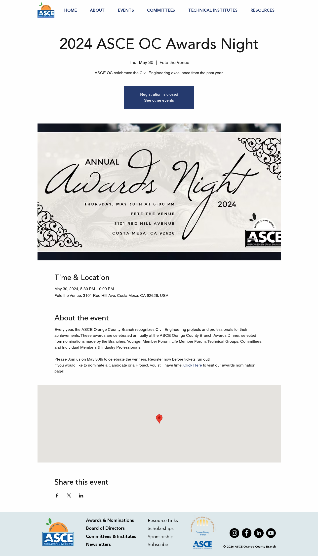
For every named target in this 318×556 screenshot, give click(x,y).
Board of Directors (105, 528)
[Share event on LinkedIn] (81, 495)
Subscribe (158, 544)
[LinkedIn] (259, 533)
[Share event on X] (69, 495)
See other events (159, 100)
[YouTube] (271, 533)
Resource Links (163, 520)
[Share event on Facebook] (56, 495)
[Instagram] (234, 533)
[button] (97, 10)
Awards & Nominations (110, 520)
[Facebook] (246, 533)
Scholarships (161, 528)
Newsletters (98, 544)
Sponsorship (160, 536)
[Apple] (202, 533)
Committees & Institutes (111, 536)
